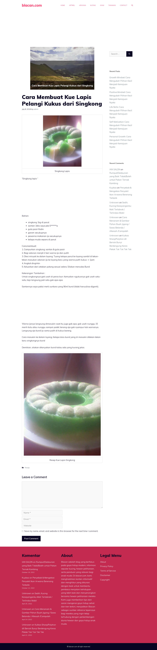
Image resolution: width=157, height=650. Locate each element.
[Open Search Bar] (132, 5)
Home (63, 5)
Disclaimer (105, 575)
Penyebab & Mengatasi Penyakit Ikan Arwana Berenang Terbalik (38, 581)
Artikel (72, 5)
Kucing (93, 5)
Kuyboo (113, 187)
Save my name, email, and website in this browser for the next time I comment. (61, 531)
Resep (27, 468)
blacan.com (32, 5)
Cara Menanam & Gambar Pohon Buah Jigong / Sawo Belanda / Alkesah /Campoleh (119, 224)
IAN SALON (114, 169)
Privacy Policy (106, 566)
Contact (123, 5)
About (103, 562)
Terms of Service (108, 570)
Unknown (114, 202)
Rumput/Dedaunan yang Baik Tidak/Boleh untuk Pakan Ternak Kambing (39, 566)
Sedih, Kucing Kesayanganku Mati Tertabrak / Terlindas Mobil (37, 597)
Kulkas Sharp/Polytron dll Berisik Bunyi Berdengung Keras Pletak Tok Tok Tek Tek (120, 242)
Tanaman (112, 5)
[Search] (129, 54)
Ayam (102, 5)
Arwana (82, 5)
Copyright (105, 579)
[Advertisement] (78, 27)
